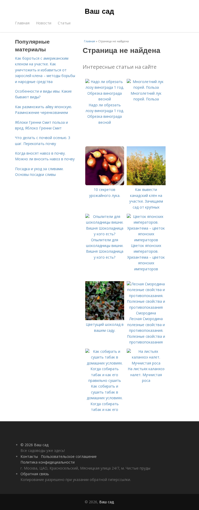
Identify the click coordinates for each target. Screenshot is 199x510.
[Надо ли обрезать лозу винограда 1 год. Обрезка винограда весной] (104, 99)
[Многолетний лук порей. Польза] (146, 87)
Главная (22, 22)
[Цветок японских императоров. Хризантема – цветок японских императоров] (146, 239)
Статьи (64, 22)
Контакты (29, 456)
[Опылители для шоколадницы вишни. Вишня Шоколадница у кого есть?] (104, 233)
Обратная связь (34, 473)
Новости (43, 22)
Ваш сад (99, 11)
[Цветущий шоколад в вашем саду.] (104, 318)
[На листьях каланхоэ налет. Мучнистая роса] (146, 363)
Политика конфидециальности (47, 462)
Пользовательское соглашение (69, 456)
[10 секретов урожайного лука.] (104, 183)
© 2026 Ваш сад (34, 444)
